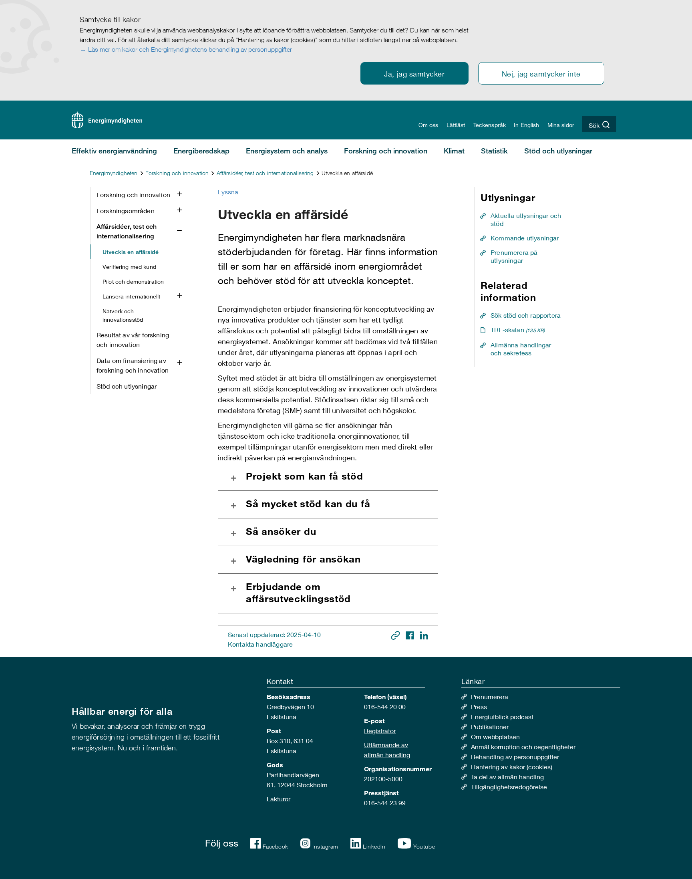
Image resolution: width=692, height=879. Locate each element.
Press (479, 706)
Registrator (380, 730)
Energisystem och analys (287, 150)
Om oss (428, 124)
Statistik (494, 150)
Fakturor (278, 798)
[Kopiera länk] (396, 634)
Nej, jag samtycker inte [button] (541, 73)
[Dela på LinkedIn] (424, 634)
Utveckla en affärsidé (131, 251)
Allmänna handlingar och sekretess (521, 349)
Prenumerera (489, 696)
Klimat (454, 150)
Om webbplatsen (495, 736)
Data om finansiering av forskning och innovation (133, 365)
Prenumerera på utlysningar (514, 256)
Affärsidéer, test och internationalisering (265, 172)
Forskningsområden (126, 210)
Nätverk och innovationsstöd (123, 315)
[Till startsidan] (107, 119)
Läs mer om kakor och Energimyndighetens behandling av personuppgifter (190, 49)
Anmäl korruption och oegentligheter (523, 746)
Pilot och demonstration (133, 281)
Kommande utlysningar (525, 238)
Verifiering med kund (129, 266)
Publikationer (490, 726)
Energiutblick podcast (502, 716)
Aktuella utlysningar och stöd (526, 219)
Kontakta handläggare (260, 644)
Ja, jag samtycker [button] (414, 73)
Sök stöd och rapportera (526, 315)
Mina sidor (560, 124)
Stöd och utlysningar (558, 150)
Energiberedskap (201, 150)
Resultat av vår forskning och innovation (133, 339)
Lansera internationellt (131, 296)
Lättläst (456, 124)
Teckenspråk (489, 124)
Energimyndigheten (113, 172)
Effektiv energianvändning (114, 150)
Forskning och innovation (385, 150)
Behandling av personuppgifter (515, 756)
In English (526, 124)
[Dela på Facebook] (411, 634)
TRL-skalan (518, 329)
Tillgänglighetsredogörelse (509, 786)
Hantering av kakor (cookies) (511, 766)
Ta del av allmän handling (507, 776)
